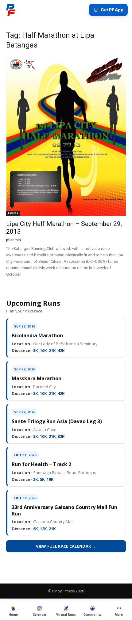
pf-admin (13, 240)
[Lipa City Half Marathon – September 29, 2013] (66, 136)
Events (13, 213)
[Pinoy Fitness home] (10, 9)
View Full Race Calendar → (66, 546)
